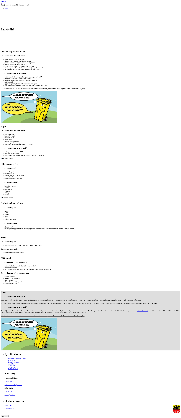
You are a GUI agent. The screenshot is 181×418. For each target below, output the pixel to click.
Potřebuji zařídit (13, 369)
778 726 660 (8, 381)
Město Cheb (8, 405)
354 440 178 (8, 391)
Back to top (5, 416)
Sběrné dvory (12, 365)
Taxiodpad (11, 367)
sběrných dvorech (143, 311)
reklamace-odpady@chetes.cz (13, 385)
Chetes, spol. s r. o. (10, 408)
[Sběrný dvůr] (137, 311)
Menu (2, 3)
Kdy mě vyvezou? (13, 362)
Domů (6, 8)
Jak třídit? (11, 364)
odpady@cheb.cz (10, 395)
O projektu (11, 360)
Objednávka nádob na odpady (17, 358)
